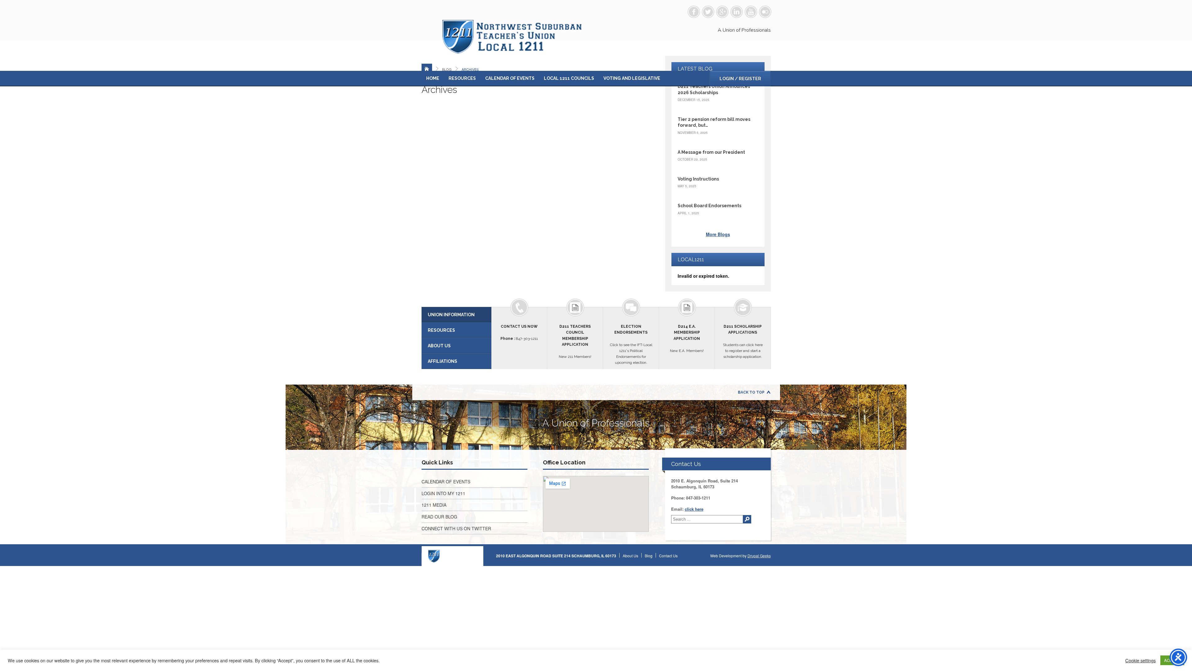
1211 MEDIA (434, 505)
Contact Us (668, 555)
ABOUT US (439, 345)
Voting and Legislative (631, 78)
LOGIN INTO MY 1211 (443, 493)
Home (432, 78)
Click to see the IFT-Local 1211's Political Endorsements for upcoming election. (631, 344)
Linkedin (736, 11)
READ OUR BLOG (439, 517)
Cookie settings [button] (1140, 660)
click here (694, 509)
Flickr (765, 11)
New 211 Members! (575, 341)
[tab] (456, 314)
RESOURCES (441, 330)
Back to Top (751, 392)
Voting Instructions (698, 178)
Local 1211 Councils (569, 78)
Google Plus (722, 11)
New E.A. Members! (687, 338)
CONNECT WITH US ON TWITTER (456, 528)
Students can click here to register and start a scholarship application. (743, 341)
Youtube (750, 11)
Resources (462, 78)
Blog (648, 555)
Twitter (708, 11)
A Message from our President (711, 152)
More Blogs (718, 234)
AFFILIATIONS (442, 361)
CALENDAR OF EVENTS (446, 481)
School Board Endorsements (709, 205)
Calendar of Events (510, 78)
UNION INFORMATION (451, 314)
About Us (630, 555)
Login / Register (740, 78)
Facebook (693, 11)
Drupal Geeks (759, 555)
